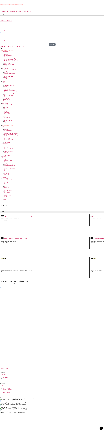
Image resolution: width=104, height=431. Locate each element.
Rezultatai (3, 18)
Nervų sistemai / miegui (9, 95)
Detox (5, 86)
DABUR (5, 108)
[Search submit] (1, 16)
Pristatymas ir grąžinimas (7, 385)
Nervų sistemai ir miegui (9, 61)
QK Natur (6, 122)
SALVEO (6, 116)
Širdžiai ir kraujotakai (8, 76)
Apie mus (4, 374)
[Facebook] (1, 419)
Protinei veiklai (7, 63)
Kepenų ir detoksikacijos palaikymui (11, 59)
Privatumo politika (6, 388)
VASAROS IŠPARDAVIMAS (7, 50)
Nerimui (5, 94)
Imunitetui (6, 56)
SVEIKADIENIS (7, 117)
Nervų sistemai (7, 74)
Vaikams (6, 77)
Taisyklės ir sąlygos (6, 387)
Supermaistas (5, 68)
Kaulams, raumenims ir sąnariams (11, 58)
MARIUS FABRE (7, 112)
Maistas (3, 100)
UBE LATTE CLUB (8, 120)
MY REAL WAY (7, 113)
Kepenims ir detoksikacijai (9, 73)
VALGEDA (6, 121)
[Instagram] (4, 419)
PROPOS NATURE (8, 115)
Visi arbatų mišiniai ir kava (9, 85)
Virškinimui (6, 65)
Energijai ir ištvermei (8, 71)
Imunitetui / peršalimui (8, 89)
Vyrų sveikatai (7, 67)
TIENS (5, 118)
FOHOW (6, 111)
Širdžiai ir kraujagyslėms (9, 64)
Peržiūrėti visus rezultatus (6, 20)
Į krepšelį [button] (4, 222)
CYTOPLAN (6, 107)
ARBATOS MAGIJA (8, 104)
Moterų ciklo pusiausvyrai (9, 93)
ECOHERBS (6, 109)
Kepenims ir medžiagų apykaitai (10, 91)
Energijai (6, 54)
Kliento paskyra (5, 377)
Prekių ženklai (5, 103)
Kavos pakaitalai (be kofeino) (10, 90)
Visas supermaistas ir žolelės (10, 69)
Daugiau (4, 273)
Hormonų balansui (8, 55)
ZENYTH (6, 124)
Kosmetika (4, 102)
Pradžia (1, 203)
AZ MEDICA (6, 106)
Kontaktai (4, 375)
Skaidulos (4, 81)
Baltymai (4, 82)
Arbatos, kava (5, 84)
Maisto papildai (5, 51)
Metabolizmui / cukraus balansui (11, 60)
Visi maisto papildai (8, 52)
